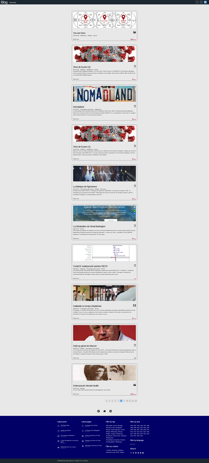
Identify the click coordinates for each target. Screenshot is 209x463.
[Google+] (138, 453)
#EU (113, 427)
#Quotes (113, 433)
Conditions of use (78, 460)
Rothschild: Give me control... (68, 447)
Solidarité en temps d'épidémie (87, 306)
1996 (141, 425)
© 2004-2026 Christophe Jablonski (65, 460)
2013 (138, 431)
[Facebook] (131, 453)
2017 (131, 433)
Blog (4, 2)
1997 (144, 425)
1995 (138, 425)
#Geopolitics (118, 427)
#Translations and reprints (113, 440)
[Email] (143, 453)
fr (132, 444)
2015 (144, 431)
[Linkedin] (136, 453)
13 (136, 401)
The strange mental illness (68, 435)
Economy (103, 189)
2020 (141, 433)
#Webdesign (118, 442)
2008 (141, 429)
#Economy (109, 427)
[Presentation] (98, 411)
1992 (135, 425)
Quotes (83, 388)
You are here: (79, 33)
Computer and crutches (91, 425)
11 (130, 401)
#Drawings (114, 450)
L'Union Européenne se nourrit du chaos (69, 441)
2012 (134, 431)
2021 (144, 433)
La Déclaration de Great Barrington (89, 226)
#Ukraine (122, 440)
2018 (135, 433)
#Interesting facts (115, 429)
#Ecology (120, 425)
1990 (131, 425)
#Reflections (119, 433)
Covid (95, 35)
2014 (141, 431)
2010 (148, 429)
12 (133, 401)
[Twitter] (133, 453)
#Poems (120, 431)
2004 (148, 427)
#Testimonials (109, 437)
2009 (144, 429)
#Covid (115, 425)
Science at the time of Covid (92, 435)
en (131, 444)
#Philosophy (114, 431)
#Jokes (123, 429)
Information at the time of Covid (93, 445)
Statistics (83, 69)
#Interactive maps (111, 452)
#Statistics (124, 435)
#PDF (117, 452)
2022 (148, 433)
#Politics (108, 433)
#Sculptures (109, 435)
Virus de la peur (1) (81, 146)
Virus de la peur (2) (81, 67)
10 (127, 401)
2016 (148, 431)
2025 (138, 435)
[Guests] (110, 411)
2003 (144, 427)
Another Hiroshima (66, 430)
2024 (135, 435)
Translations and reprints (87, 109)
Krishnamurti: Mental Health (86, 385)
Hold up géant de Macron (85, 346)
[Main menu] (205, 2)
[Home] (104, 411)
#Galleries (120, 450)
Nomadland (78, 107)
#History (108, 429)
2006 (135, 429)
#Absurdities (109, 425)
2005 (131, 429)
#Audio (109, 450)
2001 (138, 427)
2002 (141, 427)
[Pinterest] (141, 453)
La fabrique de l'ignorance (85, 186)
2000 (135, 427)
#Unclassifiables (110, 442)
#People (108, 431)
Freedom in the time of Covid (92, 440)
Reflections (84, 35)
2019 (138, 433)
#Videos (122, 452)
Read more (76, 39)
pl (134, 444)
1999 (131, 427)
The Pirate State (65, 425)
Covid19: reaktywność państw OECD (90, 266)
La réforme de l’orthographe (92, 430)
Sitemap (86, 460)
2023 (131, 435)
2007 (138, 429)
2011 (131, 431)
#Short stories (116, 435)
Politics (90, 35)
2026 (141, 435)
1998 (148, 425)
